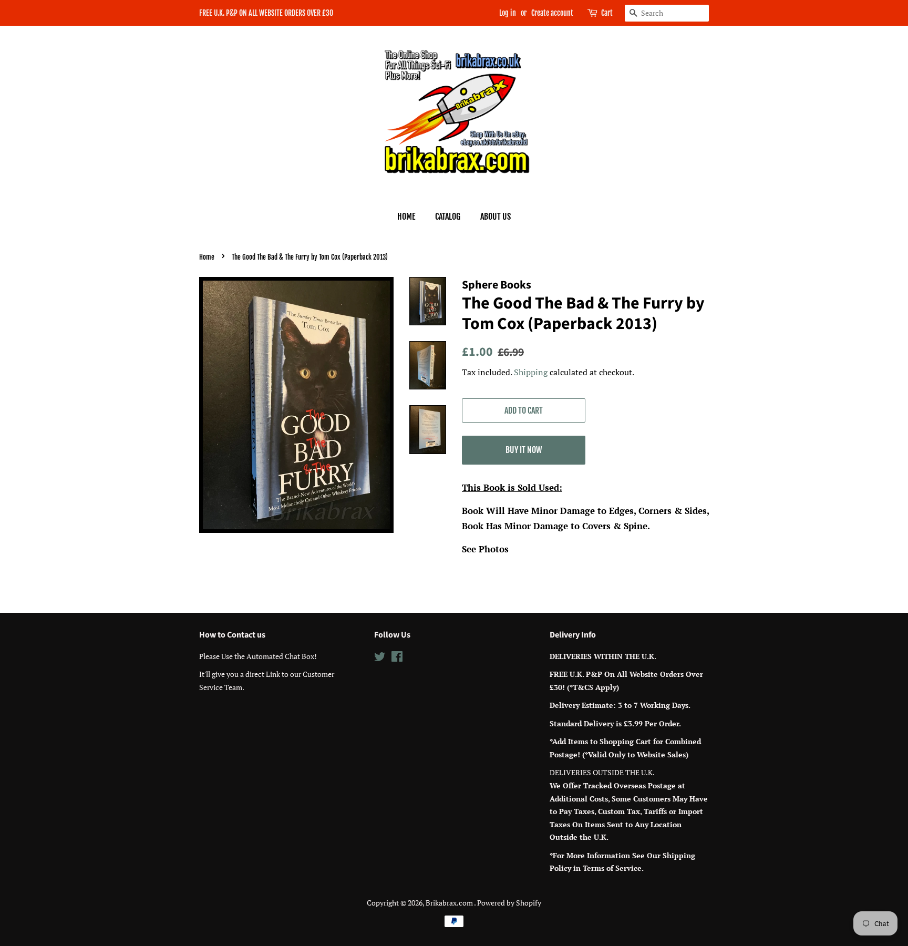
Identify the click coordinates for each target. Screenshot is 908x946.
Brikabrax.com (450, 903)
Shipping (531, 372)
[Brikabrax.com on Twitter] (380, 658)
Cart (607, 12)
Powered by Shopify (509, 903)
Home (406, 216)
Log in (507, 12)
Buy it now (523, 450)
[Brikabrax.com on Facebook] (397, 658)
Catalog (447, 216)
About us (495, 216)
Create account (552, 12)
